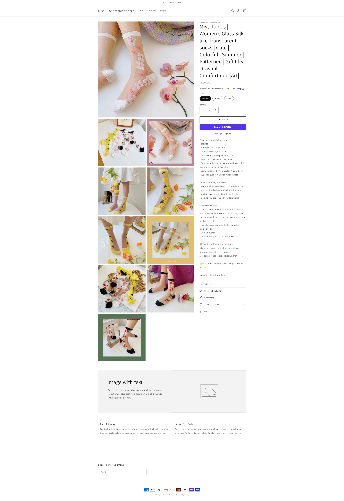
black (217, 98)
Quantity (203, 104)
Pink (229, 98)
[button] (233, 11)
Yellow (205, 98)
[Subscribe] (143, 472)
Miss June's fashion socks (168, 495)
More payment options (222, 133)
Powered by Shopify (182, 495)
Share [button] (205, 311)
